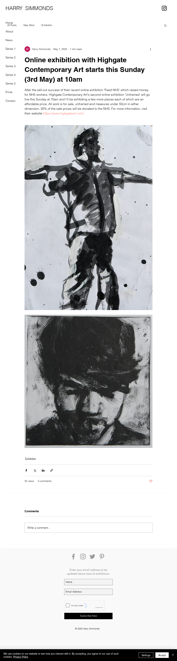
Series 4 (11, 74)
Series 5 (11, 83)
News (9, 40)
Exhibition (46, 25)
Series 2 (11, 57)
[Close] (173, 655)
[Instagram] (164, 8)
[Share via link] (51, 470)
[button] (165, 25)
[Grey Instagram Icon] (83, 556)
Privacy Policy (20, 656)
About (9, 31)
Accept (162, 655)
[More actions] (150, 49)
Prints (9, 92)
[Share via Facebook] (26, 470)
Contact (10, 100)
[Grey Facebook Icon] (73, 556)
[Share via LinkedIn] (43, 470)
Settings (146, 655)
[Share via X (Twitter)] (34, 470)
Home (9, 22)
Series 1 (11, 48)
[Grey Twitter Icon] (92, 556)
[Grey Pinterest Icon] (102, 556)
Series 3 (11, 66)
